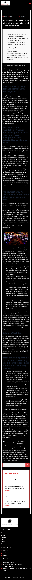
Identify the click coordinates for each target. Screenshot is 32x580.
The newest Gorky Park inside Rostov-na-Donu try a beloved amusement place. (17, 48)
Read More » (7, 483)
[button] (30, 3)
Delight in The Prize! (12, 51)
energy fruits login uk (20, 104)
